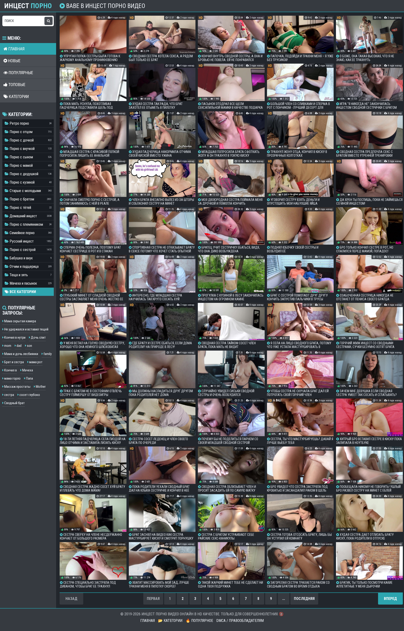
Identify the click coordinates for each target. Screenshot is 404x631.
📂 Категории (170, 620)
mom (7, 346)
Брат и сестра (14, 362)
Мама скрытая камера (20, 321)
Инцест (28, 5)
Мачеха (27, 370)
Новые (14, 60)
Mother (40, 386)
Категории (18, 96)
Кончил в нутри (14, 337)
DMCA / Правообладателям (240, 620)
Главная (16, 48)
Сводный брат (14, 403)
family (47, 354)
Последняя (304, 598)
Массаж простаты (17, 386)
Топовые (16, 84)
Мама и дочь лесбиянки (21, 354)
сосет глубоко (29, 395)
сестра (9, 395)
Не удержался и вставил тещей (26, 329)
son (29, 346)
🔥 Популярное (199, 620)
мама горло (12, 378)
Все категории (22, 292)
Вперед (390, 598)
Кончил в (10, 370)
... (283, 598)
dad (19, 346)
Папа (29, 378)
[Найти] (48, 21)
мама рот (36, 362)
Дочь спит (38, 337)
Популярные (20, 72)
